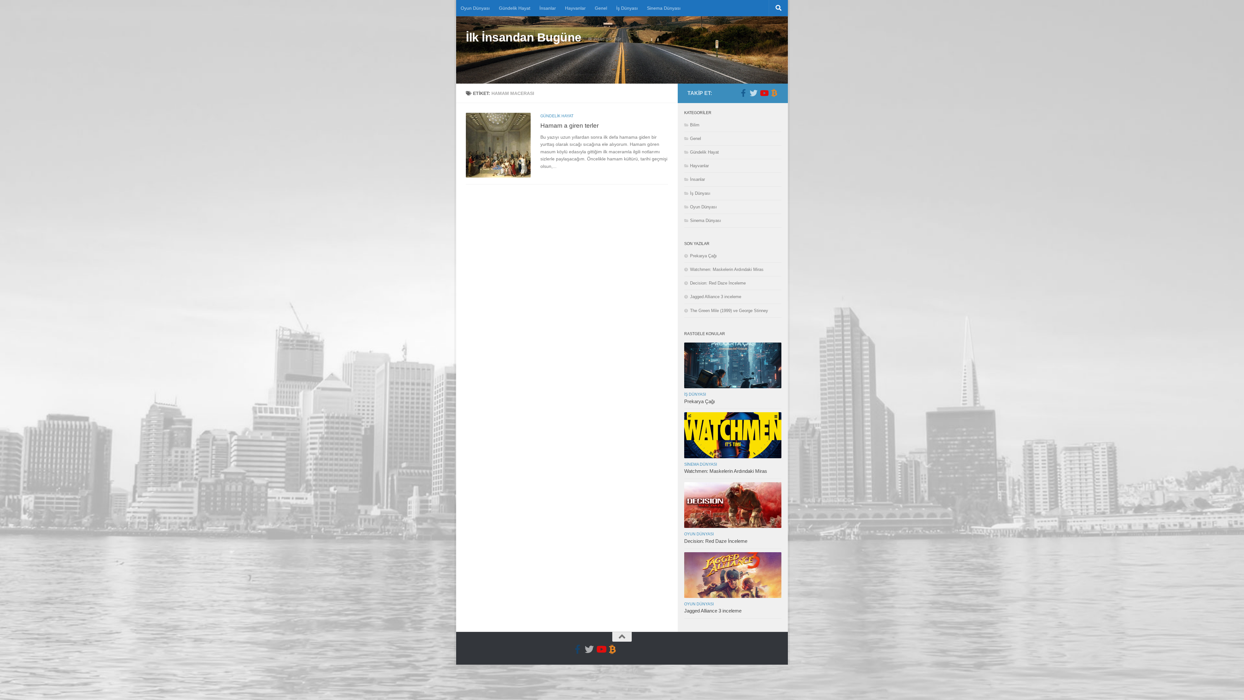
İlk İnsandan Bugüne (524, 37)
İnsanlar (547, 8)
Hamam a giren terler (569, 125)
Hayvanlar (575, 8)
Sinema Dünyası (664, 8)
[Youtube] (764, 93)
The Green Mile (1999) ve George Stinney (729, 310)
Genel (601, 8)
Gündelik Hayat (514, 8)
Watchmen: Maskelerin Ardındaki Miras (727, 269)
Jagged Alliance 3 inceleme (715, 296)
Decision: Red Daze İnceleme (718, 283)
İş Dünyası (627, 8)
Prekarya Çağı (703, 255)
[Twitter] (753, 93)
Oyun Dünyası (475, 8)
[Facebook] (743, 93)
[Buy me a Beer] (774, 93)
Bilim (694, 124)
